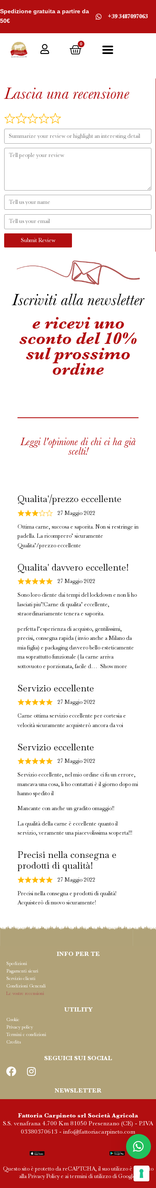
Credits (13, 1042)
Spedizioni (16, 963)
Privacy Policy (43, 1176)
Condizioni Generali (26, 986)
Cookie (13, 1019)
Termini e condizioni (26, 1034)
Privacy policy (19, 1027)
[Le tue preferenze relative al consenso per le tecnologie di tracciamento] (141, 1173)
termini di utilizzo (90, 1176)
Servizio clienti (20, 978)
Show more (113, 666)
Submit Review (38, 240)
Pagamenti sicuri (22, 971)
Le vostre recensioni (25, 993)
